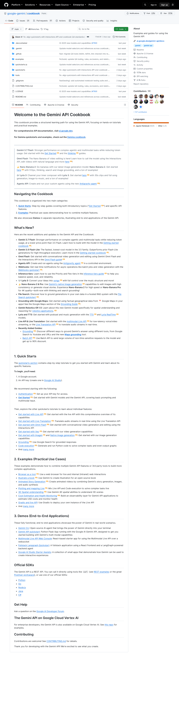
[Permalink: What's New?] (12, 227)
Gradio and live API (27, 502)
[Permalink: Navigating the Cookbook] (12, 194)
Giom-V (18, 37)
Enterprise (78, 4)
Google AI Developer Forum (50, 611)
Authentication (25, 394)
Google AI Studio (52, 380)
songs (56, 280)
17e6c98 (98, 37)
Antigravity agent (88, 183)
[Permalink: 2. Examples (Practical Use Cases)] (12, 459)
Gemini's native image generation (65, 284)
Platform (16, 4)
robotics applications (42, 311)
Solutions (30, 4)
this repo (109, 624)
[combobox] (96, 29)
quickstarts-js (21, 64)
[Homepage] (6, 5)
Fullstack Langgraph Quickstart (33, 545)
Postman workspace (24, 575)
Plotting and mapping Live (31, 488)
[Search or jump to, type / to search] (145, 5)
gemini (137, 45)
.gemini (18, 48)
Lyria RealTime (108, 314)
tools (17, 75)
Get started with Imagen (30, 435)
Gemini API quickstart (29, 531)
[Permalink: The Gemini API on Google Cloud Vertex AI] (12, 618)
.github (18, 54)
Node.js (22, 587)
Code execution (26, 445)
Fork (151, 13)
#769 (94, 43)
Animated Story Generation (31, 481)
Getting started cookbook (93, 252)
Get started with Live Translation (34, 421)
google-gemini (16, 13)
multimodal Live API (76, 321)
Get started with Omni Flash (32, 424)
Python (21, 580)
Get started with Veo (28, 431)
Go (19, 583)
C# (19, 594)
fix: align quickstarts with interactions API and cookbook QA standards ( (54, 37)
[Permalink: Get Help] (12, 604)
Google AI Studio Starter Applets (34, 552)
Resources (45, 4)
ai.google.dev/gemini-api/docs (150, 41)
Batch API (27, 338)
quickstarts (20, 70)
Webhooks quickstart (28, 270)
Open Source (62, 4)
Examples (23, 212)
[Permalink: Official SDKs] (12, 565)
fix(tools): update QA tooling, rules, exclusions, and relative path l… (88, 59)
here (67, 161)
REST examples (101, 571)
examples (19, 59)
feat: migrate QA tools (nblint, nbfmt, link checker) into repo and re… (88, 54)
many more (28, 449)
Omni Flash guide (53, 259)
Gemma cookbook (76, 137)
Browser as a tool (27, 474)
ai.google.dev (65, 130)
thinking (72, 153)
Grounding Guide (69, 304)
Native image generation (62, 435)
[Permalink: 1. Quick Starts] (12, 356)
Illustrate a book (26, 478)
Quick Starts (24, 206)
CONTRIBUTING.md (24, 86)
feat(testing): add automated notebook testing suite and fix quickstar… (89, 80)
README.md (20, 97)
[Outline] (125, 105)
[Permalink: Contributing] (12, 634)
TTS (92, 314)
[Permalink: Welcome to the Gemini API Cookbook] (12, 114)
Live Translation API (45, 324)
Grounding (28, 331)
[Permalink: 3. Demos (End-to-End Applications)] (12, 516)
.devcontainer (21, 43)
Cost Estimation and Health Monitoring (37, 495)
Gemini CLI (23, 528)
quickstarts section (27, 363)
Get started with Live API (30, 414)
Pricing (92, 4)
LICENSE (19, 91)
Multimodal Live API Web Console (35, 538)
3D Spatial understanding (31, 492)
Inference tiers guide (94, 273)
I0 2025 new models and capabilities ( (75, 43)
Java (20, 591)
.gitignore (19, 80)
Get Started (50, 153)
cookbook (33, 13)
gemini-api (148, 45)
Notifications (134, 13)
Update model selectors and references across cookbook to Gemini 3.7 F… (91, 48)
